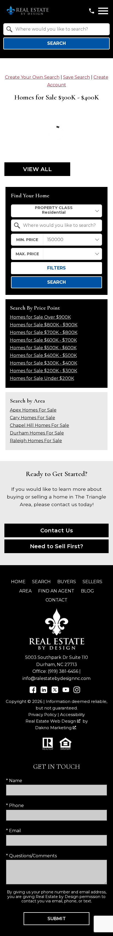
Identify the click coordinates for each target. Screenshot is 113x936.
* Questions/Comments (31, 855)
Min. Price (27, 239)
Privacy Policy (42, 714)
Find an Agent (56, 591)
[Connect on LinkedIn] (44, 691)
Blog (87, 591)
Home (18, 581)
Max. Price (27, 253)
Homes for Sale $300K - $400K (43, 363)
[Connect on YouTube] (66, 691)
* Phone (15, 805)
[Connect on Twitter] (55, 691)
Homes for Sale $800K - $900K (43, 324)
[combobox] (56, 29)
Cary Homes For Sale (32, 417)
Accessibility (72, 714)
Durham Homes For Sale (37, 433)
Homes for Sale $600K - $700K (43, 340)
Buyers (66, 581)
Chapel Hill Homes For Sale (39, 425)
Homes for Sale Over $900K (40, 317)
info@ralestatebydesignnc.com (56, 678)
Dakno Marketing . (56, 727)
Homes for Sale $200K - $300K (43, 370)
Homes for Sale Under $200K (42, 378)
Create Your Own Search (32, 77)
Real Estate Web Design (51, 721)
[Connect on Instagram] (77, 691)
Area (25, 591)
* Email (13, 830)
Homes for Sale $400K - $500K (43, 355)
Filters (56, 268)
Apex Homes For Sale (33, 410)
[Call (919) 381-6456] (91, 11)
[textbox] (60, 29)
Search (56, 43)
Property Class (54, 207)
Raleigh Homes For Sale (36, 440)
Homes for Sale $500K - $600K (43, 347)
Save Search (76, 77)
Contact (56, 600)
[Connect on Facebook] (33, 691)
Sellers (92, 581)
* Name (14, 780)
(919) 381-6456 (63, 671)
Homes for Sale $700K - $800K (43, 332)
